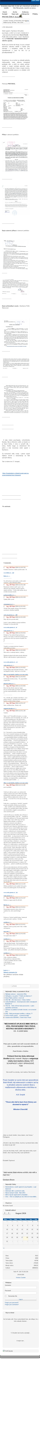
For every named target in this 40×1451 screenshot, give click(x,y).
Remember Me (12, 1296)
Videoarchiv (25, 14)
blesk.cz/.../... (7, 576)
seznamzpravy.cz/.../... (9, 604)
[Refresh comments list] (11, 563)
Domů (5, 12)
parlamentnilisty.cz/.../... (10, 595)
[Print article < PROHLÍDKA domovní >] (26, 21)
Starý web (15, 14)
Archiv (15, 12)
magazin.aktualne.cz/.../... (10, 708)
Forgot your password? (11, 1302)
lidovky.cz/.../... (7, 905)
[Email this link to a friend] (28, 21)
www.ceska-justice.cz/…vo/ (11, 662)
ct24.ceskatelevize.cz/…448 (10, 615)
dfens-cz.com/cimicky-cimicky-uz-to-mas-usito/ (16, 674)
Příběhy (35, 14)
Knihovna (25, 12)
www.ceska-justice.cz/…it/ (10, 627)
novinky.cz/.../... (8, 922)
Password (8, 1290)
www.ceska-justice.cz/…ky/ (11, 892)
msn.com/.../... (7, 931)
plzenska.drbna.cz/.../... (10, 683)
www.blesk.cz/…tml (9, 573)
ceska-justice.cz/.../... (9, 630)
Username (8, 1285)
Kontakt (4, 14)
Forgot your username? (12, 1304)
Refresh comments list (10, 972)
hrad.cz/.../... (7, 970)
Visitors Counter (21, 1277)
